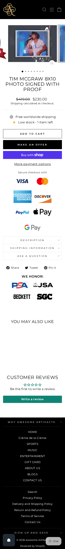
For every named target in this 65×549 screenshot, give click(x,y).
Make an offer (32, 144)
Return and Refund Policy (32, 510)
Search (32, 492)
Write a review (32, 399)
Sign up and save (31, 532)
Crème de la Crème (32, 438)
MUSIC (32, 450)
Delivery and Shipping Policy (32, 504)
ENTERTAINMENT (32, 456)
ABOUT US (32, 468)
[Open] (9, 540)
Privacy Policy (32, 498)
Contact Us (32, 522)
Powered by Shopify (32, 546)
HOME (32, 432)
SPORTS (32, 444)
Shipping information (32, 248)
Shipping (17, 103)
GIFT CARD (33, 462)
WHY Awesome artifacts (31, 422)
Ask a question (32, 256)
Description (32, 240)
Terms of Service (32, 516)
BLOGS (32, 474)
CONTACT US (32, 480)
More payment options (32, 164)
